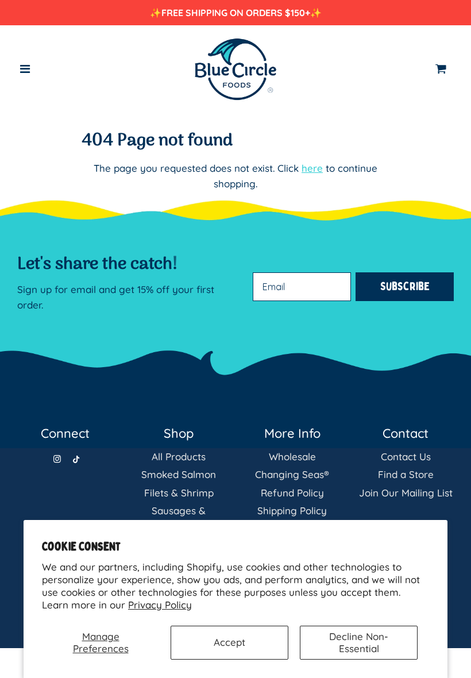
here (312, 168)
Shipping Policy (292, 510)
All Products (179, 456)
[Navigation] (25, 68)
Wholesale (292, 456)
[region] (235, 12)
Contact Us (406, 456)
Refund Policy (292, 493)
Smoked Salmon (178, 474)
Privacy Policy (160, 605)
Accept (229, 642)
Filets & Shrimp (179, 493)
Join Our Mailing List (406, 493)
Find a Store (406, 474)
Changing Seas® (292, 474)
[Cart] (444, 69)
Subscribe (405, 286)
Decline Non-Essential (358, 642)
